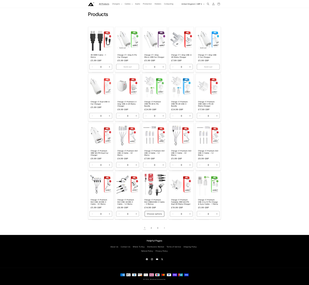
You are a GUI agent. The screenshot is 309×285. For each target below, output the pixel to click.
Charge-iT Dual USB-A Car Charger (100, 103)
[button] (117, 3)
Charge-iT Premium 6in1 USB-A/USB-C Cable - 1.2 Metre (125, 202)
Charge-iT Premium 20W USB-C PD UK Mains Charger (206, 104)
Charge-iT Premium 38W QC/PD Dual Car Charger (99, 153)
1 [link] (144, 228)
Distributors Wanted (155, 247)
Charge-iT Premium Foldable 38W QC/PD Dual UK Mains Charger (180, 202)
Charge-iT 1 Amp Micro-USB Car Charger (154, 56)
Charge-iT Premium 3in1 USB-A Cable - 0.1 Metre (127, 153)
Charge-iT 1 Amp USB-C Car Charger (207, 56)
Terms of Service (174, 247)
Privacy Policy (162, 251)
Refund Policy (147, 251)
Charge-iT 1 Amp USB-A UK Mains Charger (181, 56)
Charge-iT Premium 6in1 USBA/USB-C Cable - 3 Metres (154, 202)
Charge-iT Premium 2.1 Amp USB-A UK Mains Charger (127, 104)
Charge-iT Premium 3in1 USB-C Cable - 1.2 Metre (208, 153)
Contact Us (125, 247)
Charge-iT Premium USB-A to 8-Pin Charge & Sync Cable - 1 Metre (208, 202)
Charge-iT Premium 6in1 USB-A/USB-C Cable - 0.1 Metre (99, 202)
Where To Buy (139, 247)
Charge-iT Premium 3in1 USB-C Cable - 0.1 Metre (181, 153)
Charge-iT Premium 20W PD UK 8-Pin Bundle (152, 104)
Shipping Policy (190, 247)
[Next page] (164, 228)
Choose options (154, 214)
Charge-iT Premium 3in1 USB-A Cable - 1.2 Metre (154, 153)
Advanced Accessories (158, 279)
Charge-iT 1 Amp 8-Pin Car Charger (127, 56)
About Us (114, 247)
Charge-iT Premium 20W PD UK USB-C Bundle (179, 104)
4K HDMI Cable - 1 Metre (98, 56)
